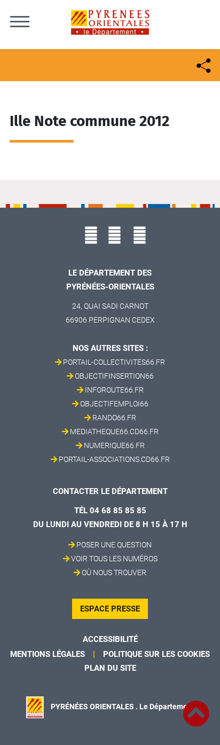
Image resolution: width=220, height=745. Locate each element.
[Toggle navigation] (20, 21)
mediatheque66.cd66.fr (114, 431)
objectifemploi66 (114, 403)
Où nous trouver (114, 572)
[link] (196, 707)
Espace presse (110, 609)
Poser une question (114, 544)
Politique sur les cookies (156, 654)
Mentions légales (47, 654)
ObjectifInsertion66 (114, 376)
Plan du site (110, 668)
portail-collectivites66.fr (114, 362)
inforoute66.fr (114, 390)
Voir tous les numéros (114, 558)
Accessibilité (110, 639)
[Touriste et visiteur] (202, 64)
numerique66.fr (114, 445)
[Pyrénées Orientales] (110, 21)
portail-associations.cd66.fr (114, 459)
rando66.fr (114, 417)
